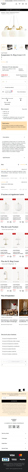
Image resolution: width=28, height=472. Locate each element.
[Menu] (26, 3)
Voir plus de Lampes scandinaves (9, 354)
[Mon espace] (16, 3)
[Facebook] (10, 426)
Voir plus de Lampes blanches (9, 348)
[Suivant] (25, 29)
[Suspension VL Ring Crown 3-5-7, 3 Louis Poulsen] (14, 29)
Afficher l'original (13, 178)
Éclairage (3, 12)
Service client (5, 433)
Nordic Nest (5, 448)
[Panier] (22, 3)
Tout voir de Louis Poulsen (8, 229)
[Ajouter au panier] (10, 222)
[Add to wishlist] (8, 222)
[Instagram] (14, 426)
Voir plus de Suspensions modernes (10, 343)
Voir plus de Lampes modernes (9, 351)
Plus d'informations (21, 91)
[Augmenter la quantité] (6, 361)
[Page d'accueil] (3, 4)
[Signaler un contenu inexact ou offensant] (26, 178)
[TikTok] (18, 426)
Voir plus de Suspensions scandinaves (10, 346)
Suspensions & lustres (14, 12)
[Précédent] (2, 29)
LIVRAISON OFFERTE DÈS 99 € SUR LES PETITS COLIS (15, 0)
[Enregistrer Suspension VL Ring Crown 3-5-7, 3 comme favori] (25, 361)
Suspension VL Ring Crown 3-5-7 (8, 13)
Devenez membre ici (21, 69)
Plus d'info (24, 109)
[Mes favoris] (19, 3)
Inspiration (4, 443)
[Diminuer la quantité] (2, 361)
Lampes (7, 12)
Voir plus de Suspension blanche (9, 338)
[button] (4, 62)
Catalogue (4, 438)
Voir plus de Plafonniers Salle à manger (11, 341)
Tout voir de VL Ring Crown (8, 263)
